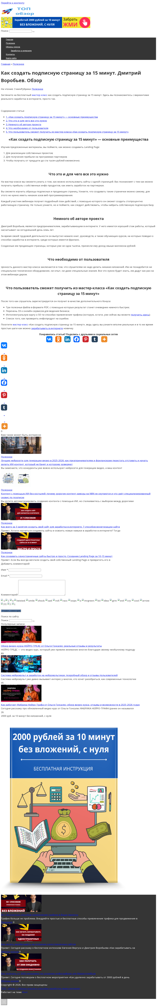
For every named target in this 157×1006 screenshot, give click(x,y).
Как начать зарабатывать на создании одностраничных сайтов (38, 944)
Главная (9, 39)
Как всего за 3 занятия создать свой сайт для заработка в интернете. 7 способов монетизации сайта (60, 526)
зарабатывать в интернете (47, 328)
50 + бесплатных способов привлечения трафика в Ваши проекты (39, 914)
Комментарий (9, 594)
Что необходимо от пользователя (27, 128)
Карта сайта (11, 58)
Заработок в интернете (21, 51)
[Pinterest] (87, 339)
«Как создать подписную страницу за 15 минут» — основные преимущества (52, 117)
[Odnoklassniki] (59, 339)
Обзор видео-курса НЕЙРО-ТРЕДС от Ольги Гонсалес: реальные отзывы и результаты (51, 646)
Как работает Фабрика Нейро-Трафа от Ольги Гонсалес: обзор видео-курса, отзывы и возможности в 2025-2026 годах (70, 704)
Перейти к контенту (12, 2)
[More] (106, 339)
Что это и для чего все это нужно (26, 120)
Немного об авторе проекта (23, 124)
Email (5, 575)
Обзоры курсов (13, 47)
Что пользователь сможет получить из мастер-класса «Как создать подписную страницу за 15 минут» (67, 131)
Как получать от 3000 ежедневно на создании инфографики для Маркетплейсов (48, 973)
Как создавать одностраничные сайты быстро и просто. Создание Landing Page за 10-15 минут (56, 556)
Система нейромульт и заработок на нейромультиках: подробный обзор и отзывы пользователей (59, 675)
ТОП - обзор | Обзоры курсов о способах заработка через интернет (40, 988)
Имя (4, 569)
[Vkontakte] (50, 339)
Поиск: (5, 30)
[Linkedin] (68, 339)
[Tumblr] (96, 339)
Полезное (10, 43)
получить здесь (140, 314)
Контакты (10, 54)
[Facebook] (78, 339)
